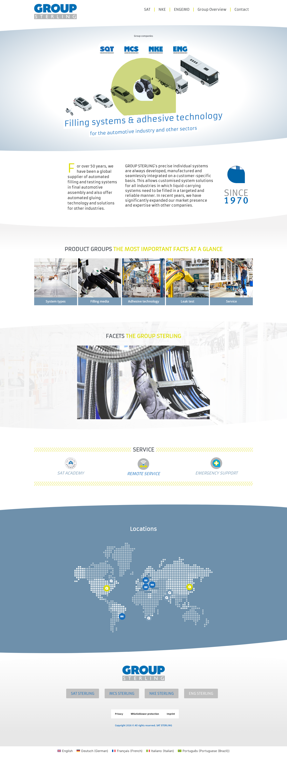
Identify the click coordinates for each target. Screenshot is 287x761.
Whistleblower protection (145, 714)
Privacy (119, 714)
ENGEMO (181, 9)
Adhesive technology (143, 301)
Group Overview (212, 9)
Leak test (187, 301)
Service (231, 301)
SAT (147, 9)
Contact (241, 9)
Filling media (99, 301)
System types (56, 301)
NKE (162, 9)
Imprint (171, 714)
